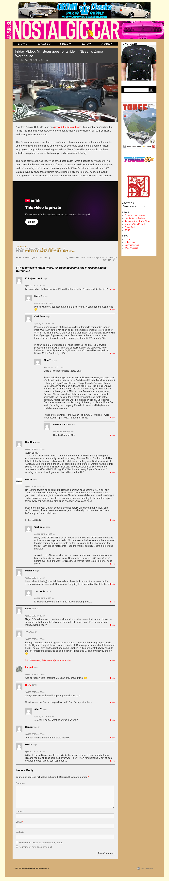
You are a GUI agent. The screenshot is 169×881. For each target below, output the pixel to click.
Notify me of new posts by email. (35, 847)
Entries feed (130, 242)
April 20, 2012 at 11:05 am (63, 432)
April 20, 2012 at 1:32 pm (35, 639)
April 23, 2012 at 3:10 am (35, 752)
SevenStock (130, 227)
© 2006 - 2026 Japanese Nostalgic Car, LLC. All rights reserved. (31, 868)
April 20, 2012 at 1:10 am (35, 286)
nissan (58, 249)
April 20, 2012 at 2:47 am (44, 324)
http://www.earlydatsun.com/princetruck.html (48, 660)
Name (20, 811)
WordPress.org (131, 248)
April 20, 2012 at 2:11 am (44, 303)
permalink (21, 247)
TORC (127, 230)
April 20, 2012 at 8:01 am (44, 598)
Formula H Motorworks (135, 215)
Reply (112, 289)
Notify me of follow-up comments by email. (41, 842)
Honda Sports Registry (135, 218)
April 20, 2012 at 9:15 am (35, 616)
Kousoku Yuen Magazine (136, 224)
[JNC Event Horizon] (44, 44)
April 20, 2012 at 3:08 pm (35, 692)
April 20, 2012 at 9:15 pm (44, 716)
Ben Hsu (44, 60)
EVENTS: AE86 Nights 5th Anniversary (31, 257)
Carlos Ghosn (31, 251)
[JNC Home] (23, 44)
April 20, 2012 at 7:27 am (35, 578)
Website (20, 832)
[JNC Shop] (86, 44)
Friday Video (47, 249)
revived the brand (67, 127)
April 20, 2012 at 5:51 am (53, 367)
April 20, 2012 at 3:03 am (35, 449)
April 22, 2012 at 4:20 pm (35, 734)
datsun (43, 251)
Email (19, 821)
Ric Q (28, 684)
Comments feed (132, 245)
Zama (71, 251)
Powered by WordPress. (147, 868)
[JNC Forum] (66, 44)
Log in (127, 239)
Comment (21, 783)
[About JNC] (107, 44)
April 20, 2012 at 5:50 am (35, 486)
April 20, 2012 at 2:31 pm (35, 674)
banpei (29, 667)
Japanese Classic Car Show (137, 221)
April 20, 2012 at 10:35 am (44, 534)
